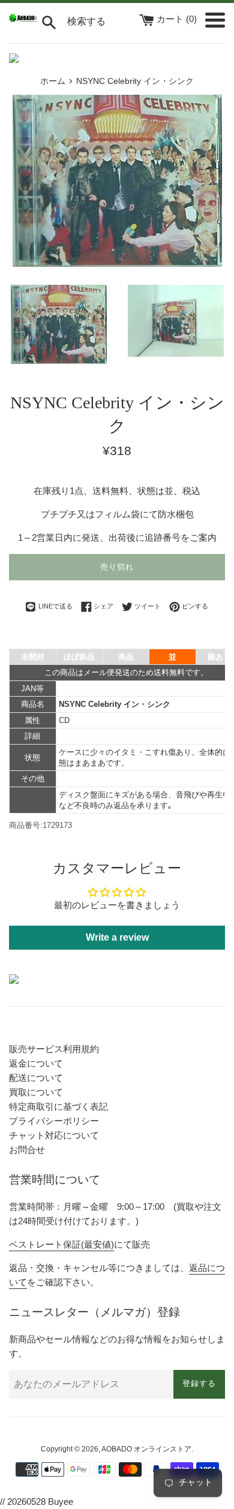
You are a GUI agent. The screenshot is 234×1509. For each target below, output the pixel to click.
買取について (36, 1092)
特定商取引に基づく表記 (58, 1106)
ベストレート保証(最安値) (61, 1244)
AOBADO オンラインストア (146, 1449)
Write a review (117, 937)
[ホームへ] (23, 19)
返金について (36, 1063)
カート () (178, 19)
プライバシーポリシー (54, 1121)
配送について (36, 1078)
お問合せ (27, 1149)
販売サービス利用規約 (54, 1049)
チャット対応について (54, 1135)
